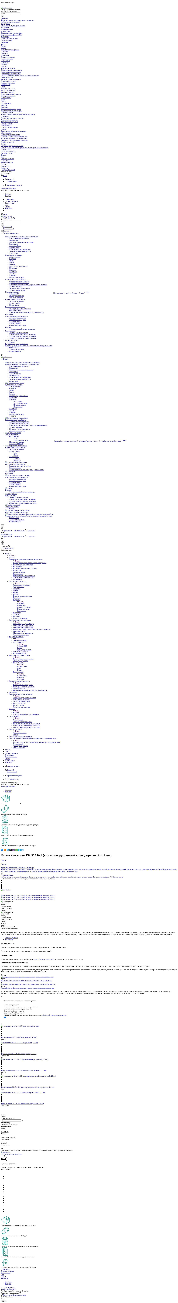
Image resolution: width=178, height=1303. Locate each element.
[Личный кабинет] (2, 528)
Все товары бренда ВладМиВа (11, 1154)
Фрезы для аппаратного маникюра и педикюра (29, 563)
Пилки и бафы (22, 666)
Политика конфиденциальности (14, 1295)
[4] (89, 886)
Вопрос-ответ (5, 1273)
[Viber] (13, 850)
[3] (89, 884)
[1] (89, 881)
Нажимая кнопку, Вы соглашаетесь (41, 1015)
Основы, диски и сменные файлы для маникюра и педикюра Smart (36, 742)
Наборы (16, 712)
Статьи (3, 1276)
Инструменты (22, 675)
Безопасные (57, 877)
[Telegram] (22, 850)
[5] (89, 888)
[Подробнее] (1, 982)
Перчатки (20, 603)
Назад (13, 555)
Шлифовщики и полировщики (82, 877)
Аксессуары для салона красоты (24, 698)
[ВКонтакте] (2, 850)
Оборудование (18, 720)
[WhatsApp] (16, 850)
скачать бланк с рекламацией (43, 959)
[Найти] (2, 16)
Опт (2, 1275)
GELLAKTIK (22, 646)
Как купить (9, 939)
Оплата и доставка (11, 938)
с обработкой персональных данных (53, 1015)
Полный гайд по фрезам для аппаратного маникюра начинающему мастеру (27, 988)
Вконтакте (8, 194)
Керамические (66, 877)
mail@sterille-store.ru (9, 188)
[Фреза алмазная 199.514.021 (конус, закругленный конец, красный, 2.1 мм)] (28, 895)
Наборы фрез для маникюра (10, 877)
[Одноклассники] (5, 850)
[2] (89, 882)
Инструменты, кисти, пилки (23, 659)
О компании (5, 1269)
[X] (10, 850)
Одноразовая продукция (21, 585)
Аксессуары (118, 877)
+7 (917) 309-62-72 (8, 170)
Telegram (8, 196)
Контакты (4, 1278)
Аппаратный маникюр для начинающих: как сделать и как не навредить (26, 980)
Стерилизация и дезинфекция (23, 624)
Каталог (12, 557)
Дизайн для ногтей (19, 733)
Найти (3, 1301)
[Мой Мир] (8, 850)
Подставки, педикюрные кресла (19, 871)
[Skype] (19, 850)
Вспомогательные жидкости (23, 685)
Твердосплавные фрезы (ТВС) (103, 877)
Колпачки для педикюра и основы (41, 877)
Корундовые (24, 877)
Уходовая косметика (20, 640)
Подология (130, 869)
